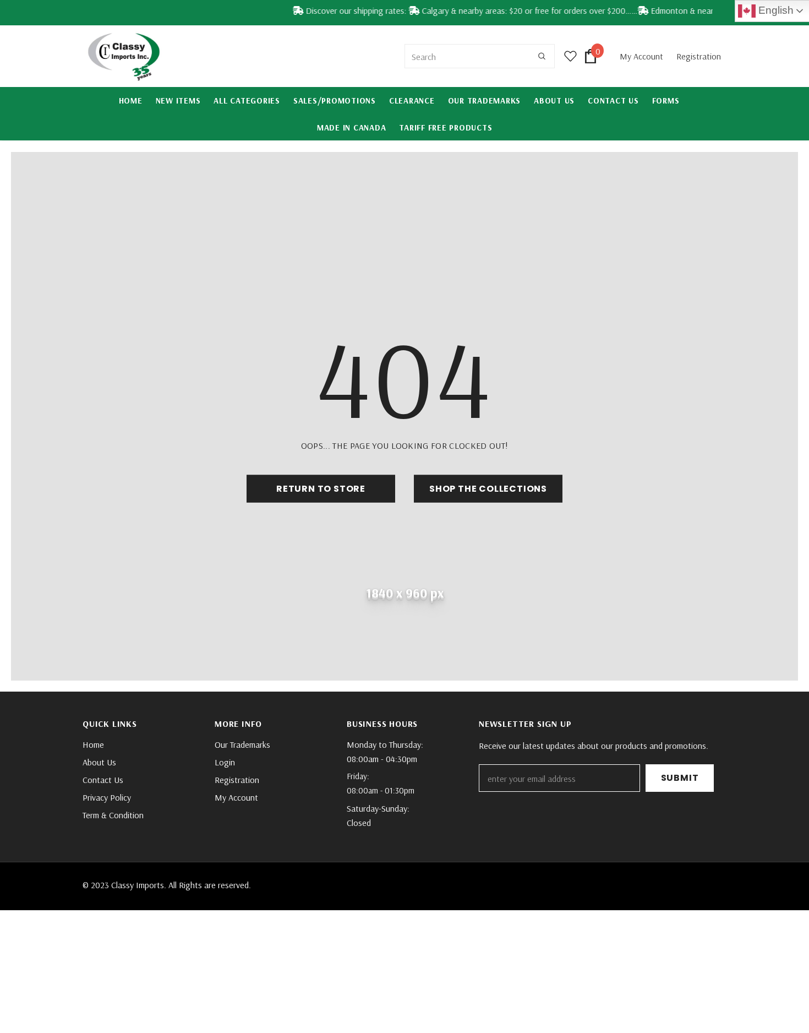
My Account (642, 56)
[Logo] (124, 56)
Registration (698, 56)
